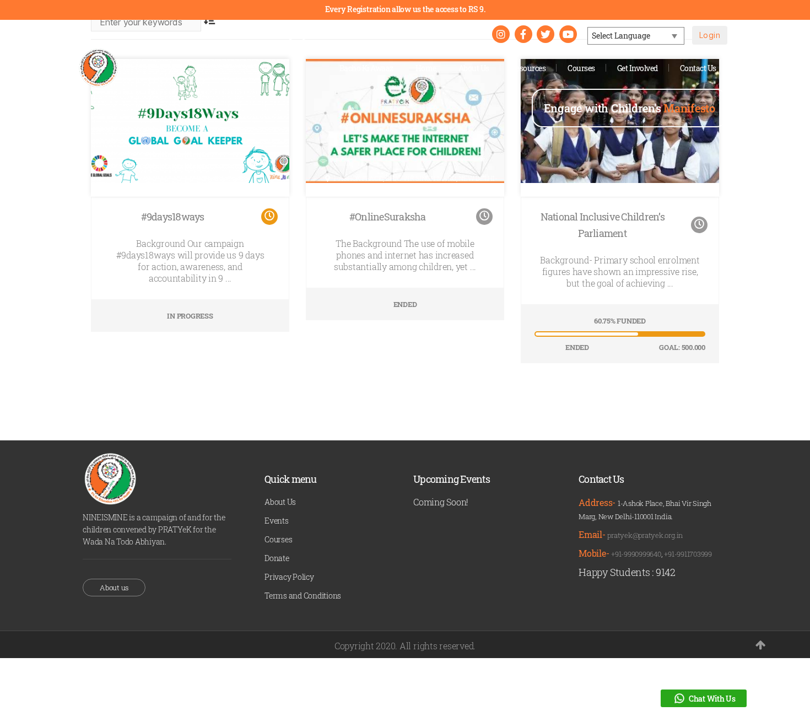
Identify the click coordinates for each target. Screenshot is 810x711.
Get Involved (637, 68)
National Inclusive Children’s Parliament (603, 225)
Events (276, 520)
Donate (276, 558)
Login (709, 35)
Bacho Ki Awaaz (366, 68)
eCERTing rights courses (323, 34)
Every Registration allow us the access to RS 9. (405, 9)
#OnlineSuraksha (387, 216)
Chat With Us (712, 698)
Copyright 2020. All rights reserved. (405, 645)
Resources (528, 68)
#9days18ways (172, 216)
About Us (473, 68)
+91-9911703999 (688, 554)
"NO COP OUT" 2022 (438, 34)
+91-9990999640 (636, 554)
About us (114, 587)
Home (425, 68)
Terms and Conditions (302, 595)
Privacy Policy (289, 577)
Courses (581, 68)
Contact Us (698, 68)
